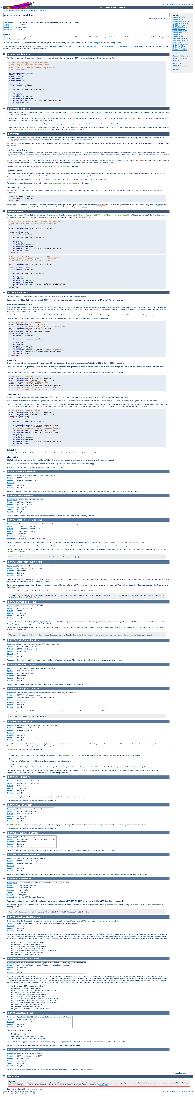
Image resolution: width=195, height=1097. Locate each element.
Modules (165, 4)
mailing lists (103, 1085)
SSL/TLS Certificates (180, 66)
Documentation (25, 10)
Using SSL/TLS (178, 63)
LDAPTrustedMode (178, 48)
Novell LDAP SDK (113, 46)
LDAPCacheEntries (178, 17)
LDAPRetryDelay (177, 36)
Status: (6, 25)
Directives (172, 4)
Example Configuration (180, 56)
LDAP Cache (177, 61)
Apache (5, 10)
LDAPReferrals (177, 32)
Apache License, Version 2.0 (25, 1093)
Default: (10, 480)
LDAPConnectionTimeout (180, 23)
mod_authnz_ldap (109, 58)
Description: (8, 22)
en (164, 18)
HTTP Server (14, 10)
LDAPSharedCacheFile (179, 38)
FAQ (178, 4)
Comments (176, 69)
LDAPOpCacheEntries (179, 27)
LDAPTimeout (177, 42)
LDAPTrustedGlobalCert (180, 46)
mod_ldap (47, 58)
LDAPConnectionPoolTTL (180, 21)
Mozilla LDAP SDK (126, 46)
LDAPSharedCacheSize (180, 40)
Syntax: (10, 478)
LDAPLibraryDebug (178, 25)
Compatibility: (12, 538)
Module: (10, 487)
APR (56, 46)
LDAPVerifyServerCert (179, 50)
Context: (10, 483)
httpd (159, 205)
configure (96, 43)
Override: (10, 702)
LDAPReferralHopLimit (179, 31)
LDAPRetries (176, 34)
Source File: (8, 29)
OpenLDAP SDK (90, 46)
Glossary (184, 4)
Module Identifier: (10, 27)
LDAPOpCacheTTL (178, 29)
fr (168, 18)
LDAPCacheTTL (177, 19)
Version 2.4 (35, 10)
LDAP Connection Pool (180, 58)
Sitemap (190, 4)
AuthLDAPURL (14, 587)
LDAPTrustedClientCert (180, 44)
